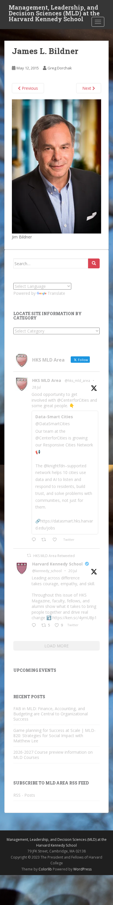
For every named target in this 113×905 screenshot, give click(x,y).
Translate (56, 293)
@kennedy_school (47, 570)
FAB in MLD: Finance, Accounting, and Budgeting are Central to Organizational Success (50, 714)
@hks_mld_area (77, 380)
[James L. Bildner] (56, 166)
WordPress (82, 869)
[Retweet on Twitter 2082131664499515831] (45, 540)
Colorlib (45, 869)
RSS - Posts (24, 795)
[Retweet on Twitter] (29, 555)
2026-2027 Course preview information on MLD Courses (53, 754)
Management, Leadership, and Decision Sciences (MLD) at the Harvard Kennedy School (54, 9)
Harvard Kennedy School (57, 564)
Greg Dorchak (60, 68)
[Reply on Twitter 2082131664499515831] (35, 540)
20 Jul (72, 570)
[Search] (94, 263)
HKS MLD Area (46, 380)
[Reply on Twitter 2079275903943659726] (35, 626)
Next (87, 88)
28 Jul (36, 387)
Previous (29, 88)
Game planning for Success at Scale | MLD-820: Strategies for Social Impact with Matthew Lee (54, 736)
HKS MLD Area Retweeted (54, 555)
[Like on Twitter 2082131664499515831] (56, 540)
